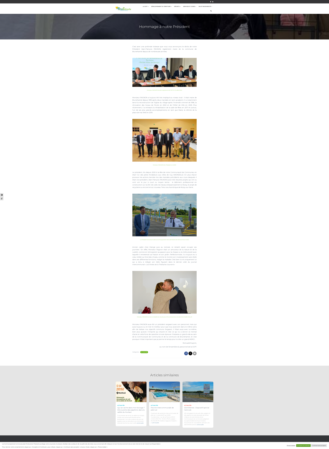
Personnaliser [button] (291, 445)
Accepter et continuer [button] (303, 445)
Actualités (144, 352)
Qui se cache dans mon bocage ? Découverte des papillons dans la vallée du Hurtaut (131, 410)
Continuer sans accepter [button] (319, 445)
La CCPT (145, 6)
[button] (148, 6)
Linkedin (212, 2)
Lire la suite (140, 423)
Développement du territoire (161, 6)
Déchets (177, 6)
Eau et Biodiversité (205, 6)
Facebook (210, 2)
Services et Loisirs (189, 6)
